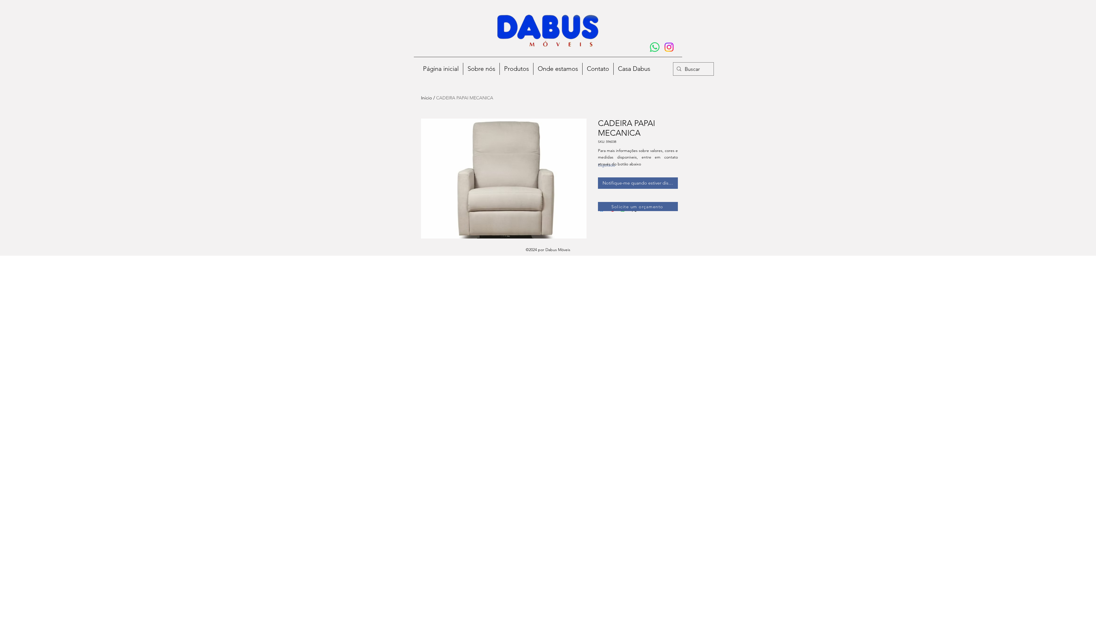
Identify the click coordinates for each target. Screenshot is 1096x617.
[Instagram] (669, 47)
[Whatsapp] (655, 47)
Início (426, 98)
